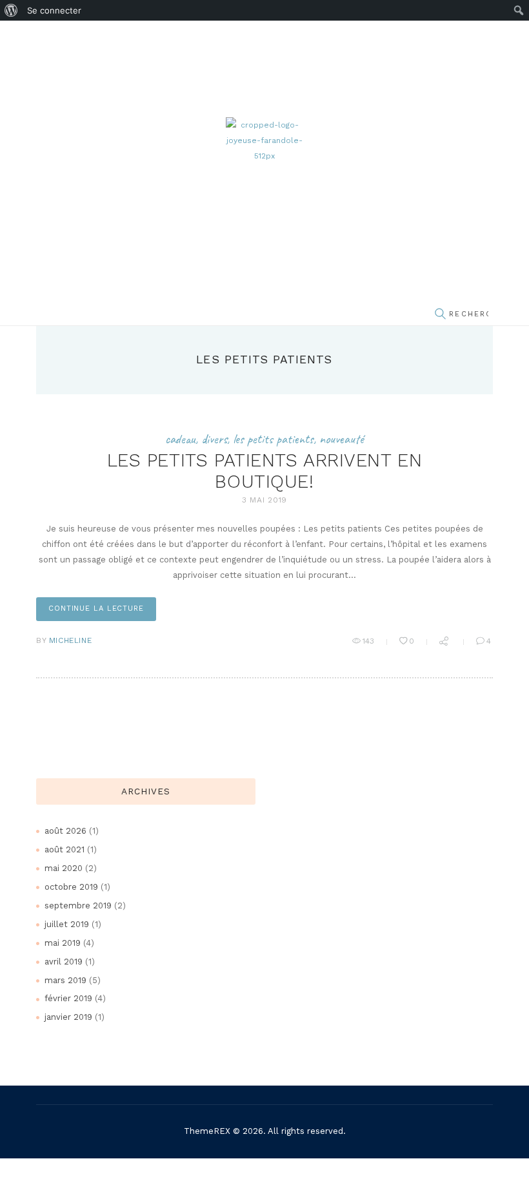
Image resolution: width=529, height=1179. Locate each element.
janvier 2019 (68, 1017)
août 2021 (65, 849)
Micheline (70, 640)
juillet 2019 (67, 924)
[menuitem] (11, 10)
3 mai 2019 (264, 499)
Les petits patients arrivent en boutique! (265, 470)
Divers (214, 438)
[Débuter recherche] (440, 315)
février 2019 (68, 998)
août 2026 (65, 831)
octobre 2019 (71, 887)
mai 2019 (63, 943)
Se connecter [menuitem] (54, 10)
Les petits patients (273, 438)
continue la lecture (96, 608)
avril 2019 (64, 961)
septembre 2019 (78, 905)
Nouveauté (341, 438)
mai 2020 (64, 868)
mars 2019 (65, 980)
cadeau (180, 438)
